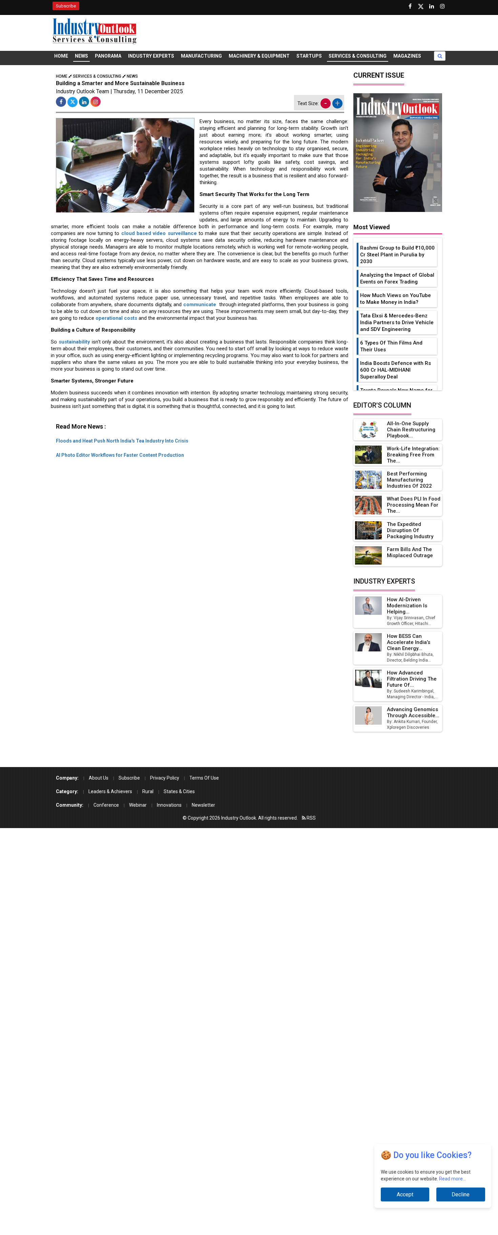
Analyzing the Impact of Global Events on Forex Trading (397, 278)
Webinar (138, 805)
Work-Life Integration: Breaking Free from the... (413, 455)
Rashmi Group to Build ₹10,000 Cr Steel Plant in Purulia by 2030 (397, 254)
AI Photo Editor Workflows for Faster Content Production (120, 455)
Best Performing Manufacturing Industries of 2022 (409, 480)
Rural (147, 791)
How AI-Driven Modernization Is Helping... (407, 605)
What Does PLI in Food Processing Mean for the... (413, 505)
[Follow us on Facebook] (410, 6)
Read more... (452, 1178)
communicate (200, 304)
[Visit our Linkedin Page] (432, 6)
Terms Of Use (204, 778)
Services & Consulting (358, 56)
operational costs (116, 318)
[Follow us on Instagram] (442, 6)
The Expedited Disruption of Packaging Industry (410, 530)
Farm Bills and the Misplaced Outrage (410, 552)
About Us (98, 778)
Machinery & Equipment (259, 56)
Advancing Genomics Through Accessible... (413, 712)
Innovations (169, 805)
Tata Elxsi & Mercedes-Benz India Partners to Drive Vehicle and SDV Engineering (397, 322)
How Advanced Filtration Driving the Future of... (412, 679)
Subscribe (66, 5)
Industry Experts (151, 56)
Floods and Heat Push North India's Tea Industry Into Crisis (122, 441)
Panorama (108, 56)
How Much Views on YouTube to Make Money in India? (395, 298)
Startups (309, 56)
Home (61, 56)
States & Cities (179, 791)
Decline (461, 1194)
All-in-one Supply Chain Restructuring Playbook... (411, 429)
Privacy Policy (164, 778)
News (81, 56)
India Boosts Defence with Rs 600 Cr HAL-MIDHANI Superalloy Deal (395, 370)
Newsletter (203, 805)
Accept (405, 1194)
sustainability (74, 342)
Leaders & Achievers (110, 791)
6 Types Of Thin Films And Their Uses (391, 346)
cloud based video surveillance (159, 233)
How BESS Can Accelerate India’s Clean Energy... (408, 642)
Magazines (407, 56)
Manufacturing (201, 56)
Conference (106, 805)
